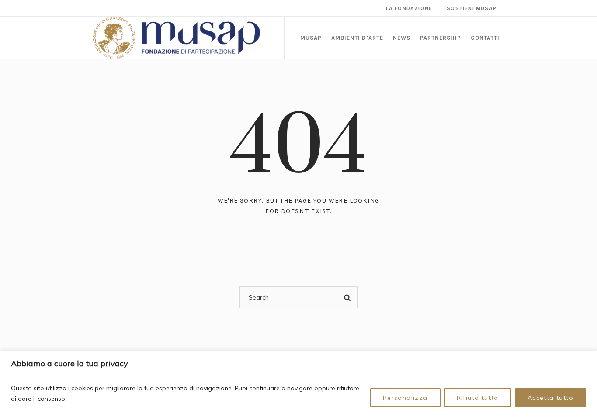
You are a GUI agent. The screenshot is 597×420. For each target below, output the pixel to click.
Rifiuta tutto (478, 398)
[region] (298, 385)
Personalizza (405, 398)
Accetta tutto (550, 398)
